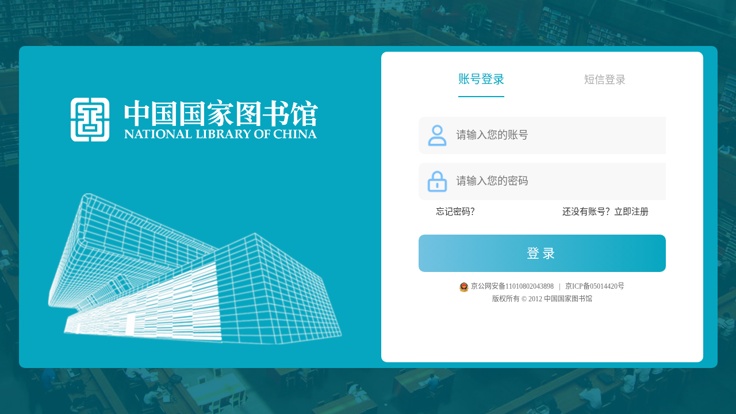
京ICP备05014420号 (594, 286)
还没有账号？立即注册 (605, 211)
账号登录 (481, 79)
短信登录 (605, 80)
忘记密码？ (457, 211)
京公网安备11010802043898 (513, 286)
